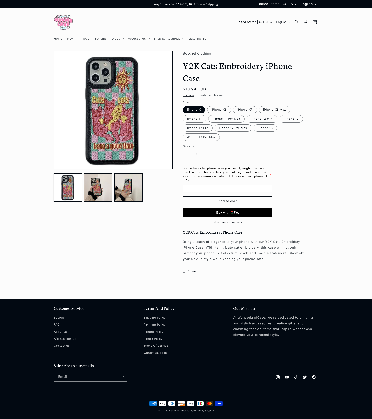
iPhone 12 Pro (197, 128)
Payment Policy (155, 324)
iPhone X (194, 110)
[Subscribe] (122, 377)
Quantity (188, 146)
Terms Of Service (156, 345)
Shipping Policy (154, 317)
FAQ (57, 324)
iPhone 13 (265, 128)
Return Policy (153, 338)
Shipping (188, 95)
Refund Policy (153, 332)
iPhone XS (219, 110)
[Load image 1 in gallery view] (68, 187)
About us (60, 332)
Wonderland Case (179, 410)
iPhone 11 (194, 119)
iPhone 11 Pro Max (226, 119)
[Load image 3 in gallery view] (128, 187)
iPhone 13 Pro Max (201, 137)
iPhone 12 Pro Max (233, 128)
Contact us (62, 345)
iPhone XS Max (274, 110)
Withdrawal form (155, 353)
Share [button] (192, 271)
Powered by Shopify (202, 410)
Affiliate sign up (65, 338)
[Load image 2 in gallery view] (98, 187)
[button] (117, 38)
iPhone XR (245, 110)
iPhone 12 (291, 119)
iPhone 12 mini (262, 119)
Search (59, 317)
